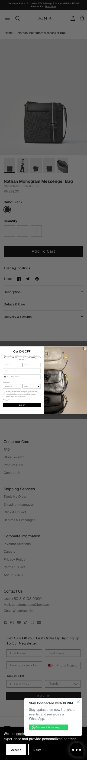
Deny (37, 750)
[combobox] (6, 376)
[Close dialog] (84, 348)
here (7, 400)
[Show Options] (38, 386)
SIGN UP (22, 405)
